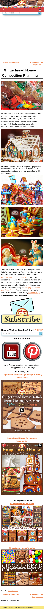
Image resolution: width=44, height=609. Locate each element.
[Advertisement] (22, 38)
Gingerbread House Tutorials (22, 547)
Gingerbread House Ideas (22, 503)
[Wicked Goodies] (22, 4)
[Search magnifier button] (39, 12)
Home (4, 10)
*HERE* (39, 329)
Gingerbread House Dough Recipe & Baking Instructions (22, 376)
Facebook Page (34, 292)
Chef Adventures (13, 591)
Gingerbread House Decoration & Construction (22, 440)
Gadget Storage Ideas (10, 62)
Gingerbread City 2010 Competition (14, 277)
